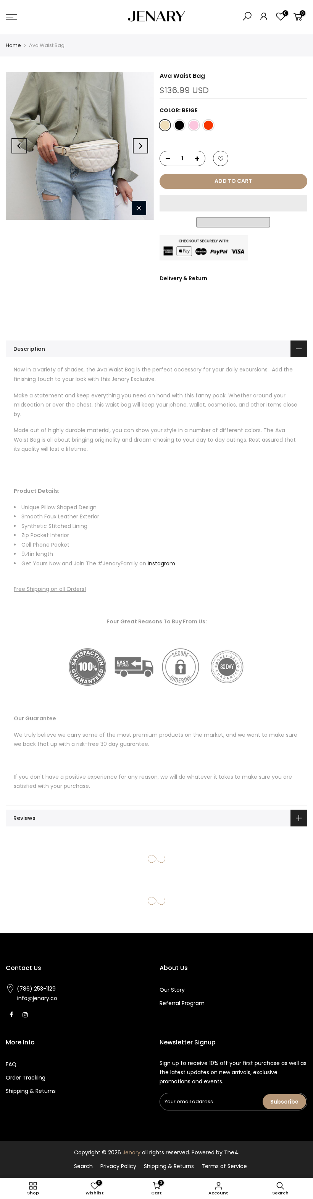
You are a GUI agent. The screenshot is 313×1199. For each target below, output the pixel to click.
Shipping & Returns (31, 1091)
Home (13, 45)
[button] (234, 203)
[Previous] (19, 145)
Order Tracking (25, 1077)
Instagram (161, 563)
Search (83, 1166)
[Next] (140, 145)
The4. (231, 1152)
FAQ (11, 1064)
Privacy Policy (118, 1166)
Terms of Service (224, 1166)
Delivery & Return (183, 278)
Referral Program (182, 1003)
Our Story (172, 990)
